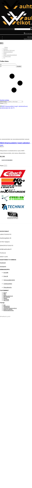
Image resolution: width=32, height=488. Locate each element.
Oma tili (29, 37)
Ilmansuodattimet (6, 139)
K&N (11, 139)
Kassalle (5, 272)
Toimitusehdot (7, 283)
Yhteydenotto (7, 287)
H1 (0, 139)
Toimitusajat (6, 307)
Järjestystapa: (3, 101)
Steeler (5, 298)
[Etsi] (31, 29)
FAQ (4, 305)
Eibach (5, 292)
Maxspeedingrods (8, 296)
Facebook (3, 263)
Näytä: (2, 103)
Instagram (3, 266)
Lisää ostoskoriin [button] (7, 160)
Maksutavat (6, 306)
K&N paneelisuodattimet (18, 139)
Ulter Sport (6, 300)
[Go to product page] (16, 121)
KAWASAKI (27, 139)
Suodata (19, 66)
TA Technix (6, 299)
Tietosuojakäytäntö (9, 280)
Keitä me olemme (7, 309)
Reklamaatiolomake (8, 310)
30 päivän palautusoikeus (10, 308)
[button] (31, 27)
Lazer (4, 295)
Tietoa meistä (28, 39)
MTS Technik (6, 297)
